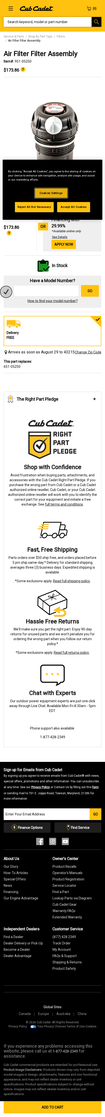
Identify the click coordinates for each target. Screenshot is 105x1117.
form (95, 787)
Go (90, 291)
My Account (61, 949)
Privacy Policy (40, 787)
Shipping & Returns (67, 962)
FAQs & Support (64, 956)
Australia (63, 1014)
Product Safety (64, 968)
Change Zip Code (88, 352)
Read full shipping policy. (71, 581)
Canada (25, 1014)
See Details (59, 237)
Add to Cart (52, 1107)
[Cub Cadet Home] (36, 8)
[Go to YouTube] (65, 842)
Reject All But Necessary (34, 207)
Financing (11, 892)
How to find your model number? (53, 301)
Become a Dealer (17, 949)
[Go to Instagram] (52, 842)
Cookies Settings (51, 192)
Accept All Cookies (73, 207)
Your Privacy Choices (51, 1026)
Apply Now (63, 244)
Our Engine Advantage (21, 898)
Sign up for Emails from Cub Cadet (51, 783)
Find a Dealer (13, 937)
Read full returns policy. (71, 653)
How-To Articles (16, 873)
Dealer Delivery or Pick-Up (23, 943)
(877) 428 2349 (64, 937)
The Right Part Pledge (37, 399)
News (8, 885)
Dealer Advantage (18, 956)
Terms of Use (76, 1026)
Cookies (90, 1026)
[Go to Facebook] (39, 842)
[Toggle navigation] (11, 8)
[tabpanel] (52, 137)
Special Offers (15, 879)
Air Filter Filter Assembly (24, 40)
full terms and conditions (64, 504)
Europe (43, 1014)
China (82, 1014)
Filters (61, 36)
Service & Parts (14, 36)
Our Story (11, 866)
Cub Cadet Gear (64, 904)
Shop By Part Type (40, 36)
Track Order (61, 943)
